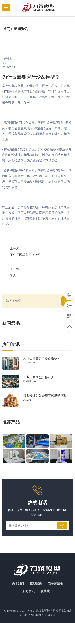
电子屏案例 (55, 583)
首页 (6, 29)
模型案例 (36, 583)
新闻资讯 (21, 29)
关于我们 (18, 583)
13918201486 (69, 295)
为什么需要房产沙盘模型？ (41, 358)
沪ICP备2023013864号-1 (39, 615)
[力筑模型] (38, 7)
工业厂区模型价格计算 (38, 377)
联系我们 (46, 591)
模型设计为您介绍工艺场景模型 (44, 395)
